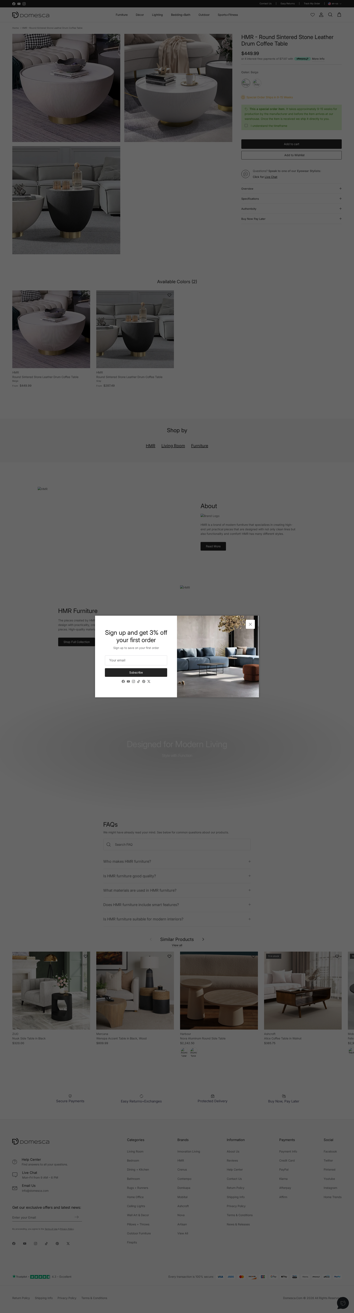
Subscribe (136, 672)
